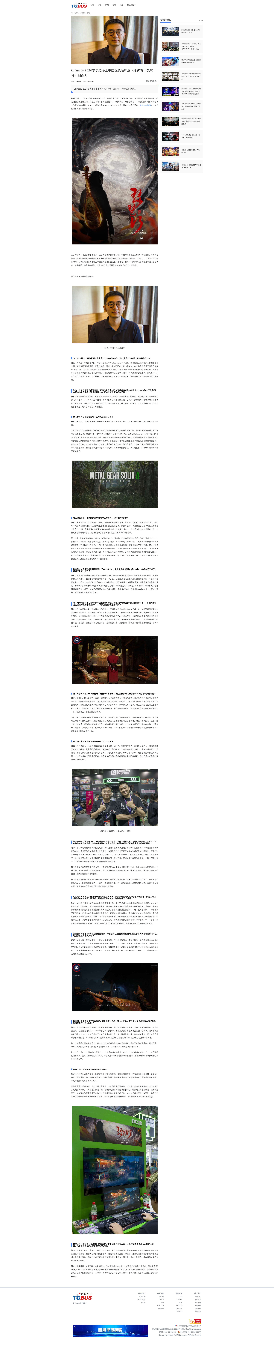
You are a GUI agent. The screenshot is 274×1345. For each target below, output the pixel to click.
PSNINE (179, 1311)
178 (181, 1296)
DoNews (179, 1299)
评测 (107, 5)
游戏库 (161, 1296)
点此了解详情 (145, 105)
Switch (161, 1299)
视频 (114, 5)
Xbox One (160, 1305)
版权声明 (198, 1302)
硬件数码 (161, 1308)
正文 (88, 13)
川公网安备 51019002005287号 (190, 1332)
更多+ (201, 20)
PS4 (162, 1302)
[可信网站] (194, 1323)
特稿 (121, 5)
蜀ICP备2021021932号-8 (168, 1332)
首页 (92, 5)
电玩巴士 (77, 13)
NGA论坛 (179, 1305)
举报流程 (198, 1311)
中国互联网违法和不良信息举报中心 (189, 1326)
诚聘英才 (198, 1299)
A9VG (180, 1302)
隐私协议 (198, 1308)
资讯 (99, 5)
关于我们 (197, 1293)
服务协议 (198, 1305)
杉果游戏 (179, 1308)
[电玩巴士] (82, 1296)
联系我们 (198, 1296)
